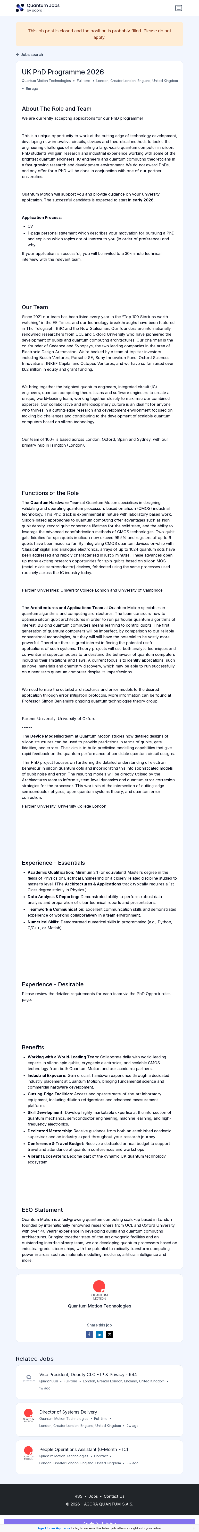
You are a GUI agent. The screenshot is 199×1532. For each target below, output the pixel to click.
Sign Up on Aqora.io (53, 1528)
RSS (79, 1496)
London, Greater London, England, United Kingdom (137, 81)
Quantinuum (48, 1381)
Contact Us (114, 1496)
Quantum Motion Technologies (46, 81)
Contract (101, 1456)
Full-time (83, 81)
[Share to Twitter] (109, 1334)
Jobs (93, 1496)
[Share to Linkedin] (99, 1334)
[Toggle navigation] (178, 8)
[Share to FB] (89, 1334)
